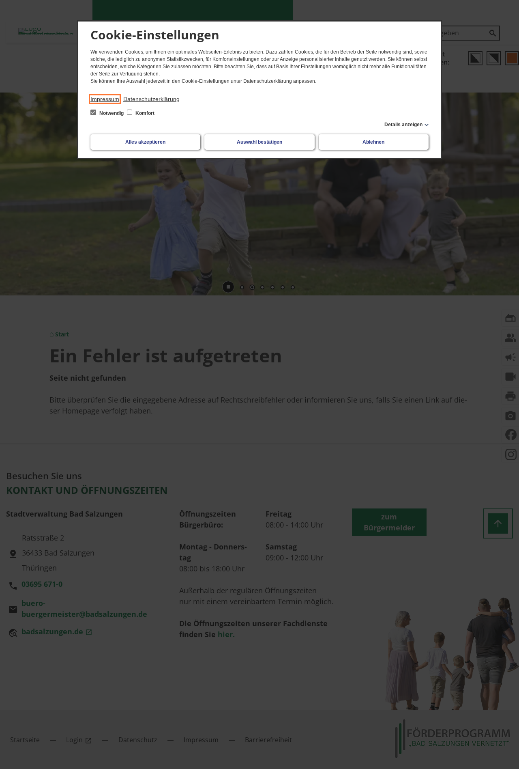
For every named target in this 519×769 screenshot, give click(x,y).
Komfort (144, 113)
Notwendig (111, 113)
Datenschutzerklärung (151, 99)
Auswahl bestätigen (259, 142)
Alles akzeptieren (145, 142)
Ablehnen (373, 142)
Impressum (104, 99)
